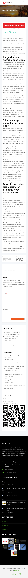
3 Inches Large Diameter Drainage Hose (20, 259)
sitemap (16, 570)
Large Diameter (10, 32)
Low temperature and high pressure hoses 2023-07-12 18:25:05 (14, 363)
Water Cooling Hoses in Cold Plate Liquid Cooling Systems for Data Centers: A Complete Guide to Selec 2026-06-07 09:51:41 (14, 369)
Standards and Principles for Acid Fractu (8, 259)
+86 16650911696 (9, 469)
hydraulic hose (5, 521)
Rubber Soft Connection (9, 344)
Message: (6, 309)
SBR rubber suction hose (13, 482)
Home (3, 10)
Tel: (4, 299)
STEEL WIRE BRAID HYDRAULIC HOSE (11, 334)
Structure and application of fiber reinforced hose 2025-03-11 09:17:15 (12, 357)
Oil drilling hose (5, 525)
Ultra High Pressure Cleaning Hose (11, 346)
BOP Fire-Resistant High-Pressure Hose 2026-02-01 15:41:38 (13, 375)
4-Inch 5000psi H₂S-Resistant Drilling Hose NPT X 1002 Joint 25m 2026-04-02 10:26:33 (14, 387)
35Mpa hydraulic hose (12, 495)
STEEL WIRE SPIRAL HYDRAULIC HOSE (11, 332)
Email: (5, 294)
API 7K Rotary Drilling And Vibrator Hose (16, 502)
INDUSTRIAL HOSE (7, 340)
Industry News (13, 10)
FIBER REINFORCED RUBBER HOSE (10, 336)
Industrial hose (5, 529)
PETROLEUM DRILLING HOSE (9, 338)
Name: (5, 289)
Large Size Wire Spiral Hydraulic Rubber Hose (16, 489)
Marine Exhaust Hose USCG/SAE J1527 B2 (16, 509)
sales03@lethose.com (11, 398)
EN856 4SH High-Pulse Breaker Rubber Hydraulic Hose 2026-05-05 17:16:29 (13, 380)
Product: (5, 304)
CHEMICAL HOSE (7, 342)
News (7, 10)
